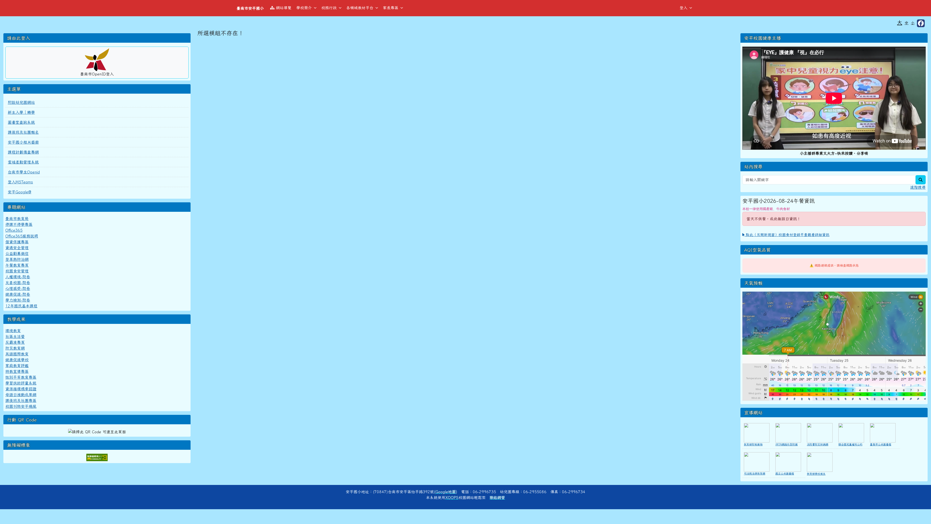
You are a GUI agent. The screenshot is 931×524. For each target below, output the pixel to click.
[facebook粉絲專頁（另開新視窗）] (921, 23)
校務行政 (329, 8)
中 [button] (906, 23)
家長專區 (390, 8)
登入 (683, 8)
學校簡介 (304, 8)
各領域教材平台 (359, 8)
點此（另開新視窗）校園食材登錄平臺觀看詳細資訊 (787, 235)
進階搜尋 (918, 187)
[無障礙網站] (97, 457)
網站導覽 (283, 8)
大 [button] (899, 22)
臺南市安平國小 (250, 8)
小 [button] (913, 23)
